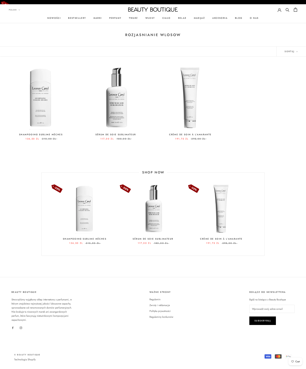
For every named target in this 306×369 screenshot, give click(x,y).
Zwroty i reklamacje (159, 305)
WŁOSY (150, 18)
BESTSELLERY (77, 18)
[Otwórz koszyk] (295, 10)
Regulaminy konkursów (161, 317)
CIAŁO (166, 18)
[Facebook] (13, 328)
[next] (264, 214)
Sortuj (290, 51)
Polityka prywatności (160, 311)
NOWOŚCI (54, 18)
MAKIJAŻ (199, 18)
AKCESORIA (220, 18)
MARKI (98, 18)
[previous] (42, 214)
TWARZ (133, 18)
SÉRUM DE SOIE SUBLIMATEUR (115, 134)
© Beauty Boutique (27, 354)
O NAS (254, 18)
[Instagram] (21, 328)
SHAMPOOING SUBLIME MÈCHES (41, 134)
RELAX (182, 18)
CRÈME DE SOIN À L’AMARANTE (190, 134)
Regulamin (154, 299)
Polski (13, 9)
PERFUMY (115, 18)
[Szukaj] (287, 9)
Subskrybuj (262, 320)
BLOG (238, 18)
